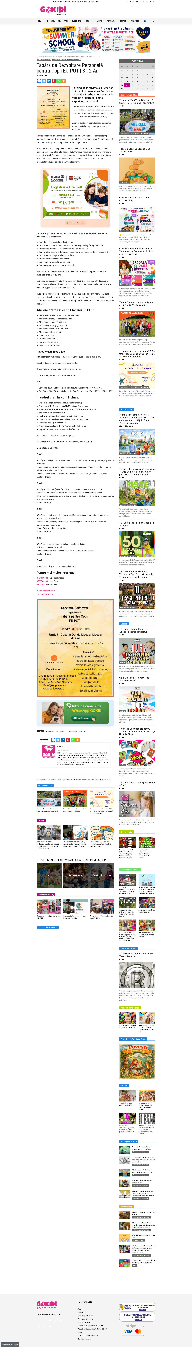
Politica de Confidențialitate (88, 1335)
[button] (152, 21)
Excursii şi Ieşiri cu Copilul (128, 454)
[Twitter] (150, 1)
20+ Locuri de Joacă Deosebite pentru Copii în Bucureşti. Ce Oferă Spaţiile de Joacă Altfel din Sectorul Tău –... (127, 937)
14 (142, 78)
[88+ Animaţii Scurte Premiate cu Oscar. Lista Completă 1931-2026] (124, 1173)
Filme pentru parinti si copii (141, 1217)
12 (132, 78)
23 (153, 81)
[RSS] (147, 1)
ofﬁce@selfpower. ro (46, 591)
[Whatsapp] (58, 81)
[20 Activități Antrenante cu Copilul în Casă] (124, 1238)
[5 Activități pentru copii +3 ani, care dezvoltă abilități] (127, 1018)
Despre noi (82, 1312)
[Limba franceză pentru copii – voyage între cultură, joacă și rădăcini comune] (102, 833)
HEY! (39, 21)
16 (153, 78)
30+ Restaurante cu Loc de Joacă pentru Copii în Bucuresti (146, 935)
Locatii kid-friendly (46, 894)
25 (127, 85)
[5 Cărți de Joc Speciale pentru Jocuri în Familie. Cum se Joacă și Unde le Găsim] (137, 753)
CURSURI (89, 21)
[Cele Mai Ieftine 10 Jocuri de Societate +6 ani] (137, 699)
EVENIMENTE (76, 21)
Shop (80, 1332)
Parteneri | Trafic (84, 1322)
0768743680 (42, 581)
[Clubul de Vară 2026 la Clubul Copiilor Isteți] (137, 219)
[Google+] (130, 1)
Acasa (80, 1309)
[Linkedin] (137, 1)
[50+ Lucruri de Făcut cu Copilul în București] (137, 544)
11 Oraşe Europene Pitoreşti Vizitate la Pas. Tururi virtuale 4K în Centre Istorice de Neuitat (136, 574)
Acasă (39, 56)
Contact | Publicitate (85, 1316)
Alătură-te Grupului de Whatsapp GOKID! (92, 1329)
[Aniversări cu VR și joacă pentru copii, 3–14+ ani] (102, 907)
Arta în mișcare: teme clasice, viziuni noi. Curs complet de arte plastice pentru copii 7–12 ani (75, 844)
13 (137, 78)
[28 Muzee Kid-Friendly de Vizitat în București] (147, 902)
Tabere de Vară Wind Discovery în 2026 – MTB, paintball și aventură (136, 101)
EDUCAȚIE (123, 21)
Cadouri (122, 662)
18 (127, 81)
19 (132, 81)
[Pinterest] (143, 1)
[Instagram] (133, 1)
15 (147, 78)
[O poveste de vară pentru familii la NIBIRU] (49, 907)
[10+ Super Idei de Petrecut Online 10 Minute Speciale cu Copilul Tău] (124, 1263)
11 (127, 78)
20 (137, 81)
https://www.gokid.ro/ (63, 750)
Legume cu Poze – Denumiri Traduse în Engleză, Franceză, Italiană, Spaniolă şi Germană (145, 854)
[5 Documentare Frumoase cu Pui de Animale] (124, 1215)
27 (122, 70)
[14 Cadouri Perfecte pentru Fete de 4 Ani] (127, 1095)
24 (122, 85)
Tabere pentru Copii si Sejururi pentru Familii (67, 60)
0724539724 (42, 578)
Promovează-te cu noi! (86, 1319)
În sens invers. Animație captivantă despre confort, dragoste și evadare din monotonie (143, 1160)
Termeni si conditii (84, 1339)
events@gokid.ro (55, 1314)
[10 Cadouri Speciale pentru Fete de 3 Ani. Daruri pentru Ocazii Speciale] (147, 1095)
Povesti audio (124, 987)
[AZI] (49, 875)
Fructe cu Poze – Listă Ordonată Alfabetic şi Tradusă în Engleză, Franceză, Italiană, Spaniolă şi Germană (126, 854)
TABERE (66, 21)
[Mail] (140, 1)
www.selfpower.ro (45, 594)
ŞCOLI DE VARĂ (56, 21)
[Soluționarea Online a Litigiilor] (137, 1317)
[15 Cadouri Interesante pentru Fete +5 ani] (137, 804)
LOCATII (99, 21)
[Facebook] (127, 1)
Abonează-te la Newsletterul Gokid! (49, 780)
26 (132, 85)
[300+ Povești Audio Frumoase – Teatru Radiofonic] (137, 975)
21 (142, 81)
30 (137, 70)
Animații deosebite (129, 1141)
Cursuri (41, 820)
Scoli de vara (124, 182)
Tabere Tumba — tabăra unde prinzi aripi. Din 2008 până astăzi (137, 304)
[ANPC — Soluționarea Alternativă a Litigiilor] (137, 1307)
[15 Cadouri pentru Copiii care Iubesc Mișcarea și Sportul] (137, 651)
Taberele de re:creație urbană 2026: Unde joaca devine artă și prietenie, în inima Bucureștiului (102, 811)
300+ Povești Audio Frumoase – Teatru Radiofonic (136, 955)
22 (147, 81)
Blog (134, 1265)
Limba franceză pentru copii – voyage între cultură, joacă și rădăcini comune (101, 844)
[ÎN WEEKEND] (75, 875)
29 (132, 70)
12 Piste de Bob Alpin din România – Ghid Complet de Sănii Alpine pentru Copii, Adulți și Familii (137, 472)
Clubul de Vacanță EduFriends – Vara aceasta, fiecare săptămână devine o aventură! (136, 251)
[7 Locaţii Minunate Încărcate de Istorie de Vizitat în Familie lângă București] (127, 902)
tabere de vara (72, 731)
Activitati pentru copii (49, 56)
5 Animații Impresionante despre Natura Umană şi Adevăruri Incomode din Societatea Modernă (143, 1193)
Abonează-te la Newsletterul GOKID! (91, 1326)
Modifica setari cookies (10, 1345)
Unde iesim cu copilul (130, 869)
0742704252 (42, 584)
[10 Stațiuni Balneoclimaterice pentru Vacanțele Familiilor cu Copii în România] (127, 880)
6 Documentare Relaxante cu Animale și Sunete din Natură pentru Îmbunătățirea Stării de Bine (143, 1225)
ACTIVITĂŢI (111, 21)
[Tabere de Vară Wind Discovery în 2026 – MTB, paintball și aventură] (49, 798)
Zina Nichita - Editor (126, 426)
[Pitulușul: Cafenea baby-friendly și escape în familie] (75, 907)
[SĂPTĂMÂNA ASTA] (101, 875)
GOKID (44, 75)
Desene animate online (140, 1152)
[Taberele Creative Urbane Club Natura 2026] (137, 171)
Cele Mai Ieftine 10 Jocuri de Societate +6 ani (134, 679)
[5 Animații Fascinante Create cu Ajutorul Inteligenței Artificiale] (124, 1150)
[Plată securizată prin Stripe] (132, 1330)
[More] (63, 81)
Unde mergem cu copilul (128, 556)
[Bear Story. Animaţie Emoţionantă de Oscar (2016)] (124, 1183)
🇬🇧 (145, 21)
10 (122, 78)
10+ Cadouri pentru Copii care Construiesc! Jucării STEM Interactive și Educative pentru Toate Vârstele (146, 1130)
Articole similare (45, 785)
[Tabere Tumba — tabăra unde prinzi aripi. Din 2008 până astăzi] (75, 798)
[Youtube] (153, 1)
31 (142, 70)
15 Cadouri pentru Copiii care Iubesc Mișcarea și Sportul (134, 630)
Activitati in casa (138, 1240)
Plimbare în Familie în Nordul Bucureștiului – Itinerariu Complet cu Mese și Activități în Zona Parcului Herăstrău (136, 418)
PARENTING (135, 21)
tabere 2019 (82, 731)
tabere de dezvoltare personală (55, 731)
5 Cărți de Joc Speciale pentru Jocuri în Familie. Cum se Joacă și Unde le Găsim (137, 731)
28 (127, 70)
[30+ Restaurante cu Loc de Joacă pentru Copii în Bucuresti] (147, 925)
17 (122, 81)
